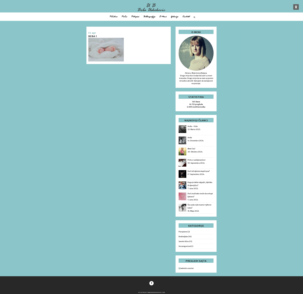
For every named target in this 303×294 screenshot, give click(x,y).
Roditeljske (183, 237)
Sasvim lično (184, 241)
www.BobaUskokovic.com (156, 292)
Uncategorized (185, 246)
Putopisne (183, 232)
